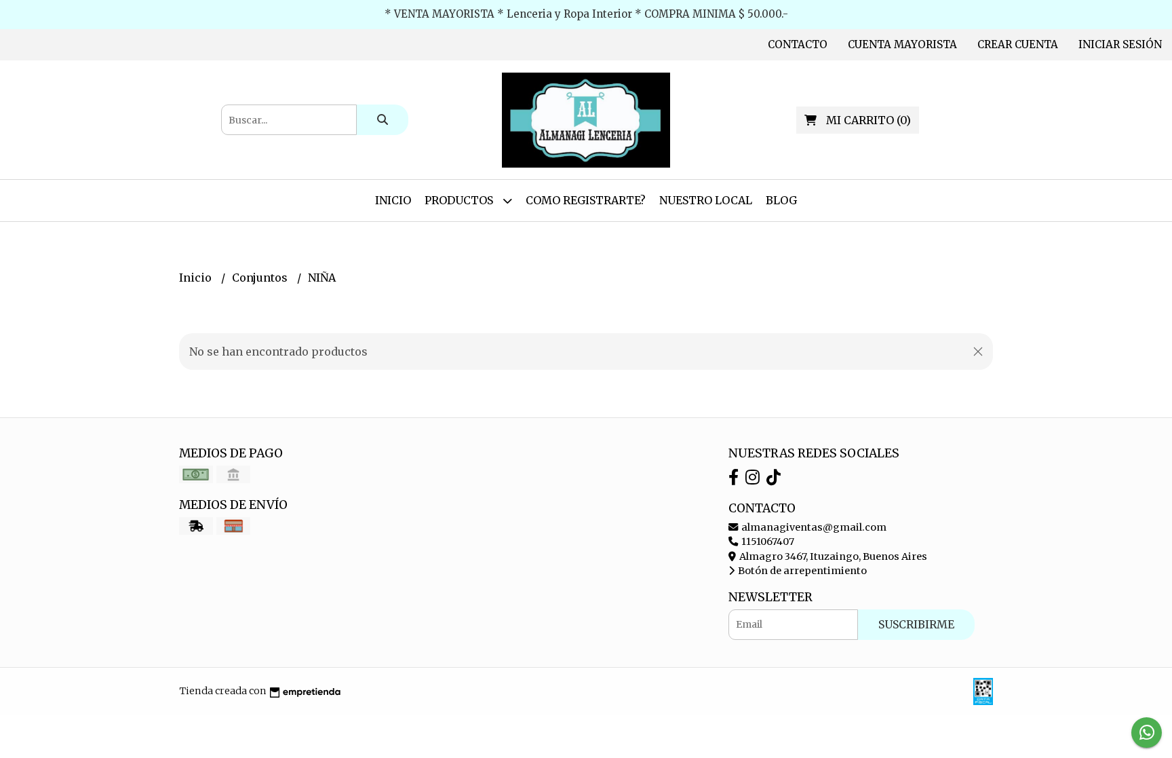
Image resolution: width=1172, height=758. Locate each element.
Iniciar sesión (1120, 44)
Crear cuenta (1017, 44)
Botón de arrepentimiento (801, 571)
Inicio (393, 200)
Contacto (797, 44)
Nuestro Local (705, 200)
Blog (781, 200)
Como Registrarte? (586, 200)
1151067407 (766, 541)
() (868, 120)
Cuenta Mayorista (902, 44)
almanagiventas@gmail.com (812, 527)
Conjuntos (261, 277)
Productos (460, 200)
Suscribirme (916, 624)
